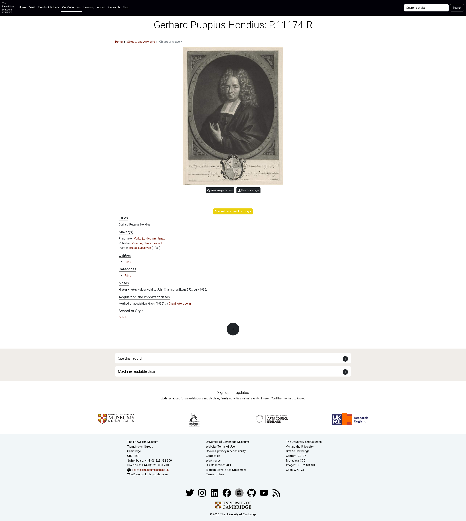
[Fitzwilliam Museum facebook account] (215, 492)
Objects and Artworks (141, 41)
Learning (88, 7)
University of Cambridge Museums (228, 442)
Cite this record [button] (130, 358)
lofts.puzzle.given (156, 474)
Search (457, 7)
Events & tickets (48, 7)
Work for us (213, 460)
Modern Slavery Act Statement (226, 470)
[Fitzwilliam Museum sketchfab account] (239, 492)
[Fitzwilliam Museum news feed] (276, 492)
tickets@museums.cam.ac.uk (150, 470)
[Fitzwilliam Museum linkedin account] (227, 492)
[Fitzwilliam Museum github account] (252, 492)
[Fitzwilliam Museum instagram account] (202, 492)
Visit (32, 7)
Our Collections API (218, 465)
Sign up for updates (233, 392)
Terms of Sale (215, 474)
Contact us (213, 456)
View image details (221, 190)
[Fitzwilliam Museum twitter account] (190, 492)
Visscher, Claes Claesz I (147, 243)
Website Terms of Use (220, 446)
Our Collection (71, 7)
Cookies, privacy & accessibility (226, 451)
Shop (126, 7)
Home (23, 7)
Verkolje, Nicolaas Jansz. (149, 238)
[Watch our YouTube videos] (264, 492)
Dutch (123, 317)
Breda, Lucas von (140, 248)
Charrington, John (180, 303)
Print (128, 261)
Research (114, 7)
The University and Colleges (304, 442)
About (101, 7)
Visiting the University (300, 446)
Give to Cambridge (297, 451)
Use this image (250, 190)
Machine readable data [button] (136, 371)
